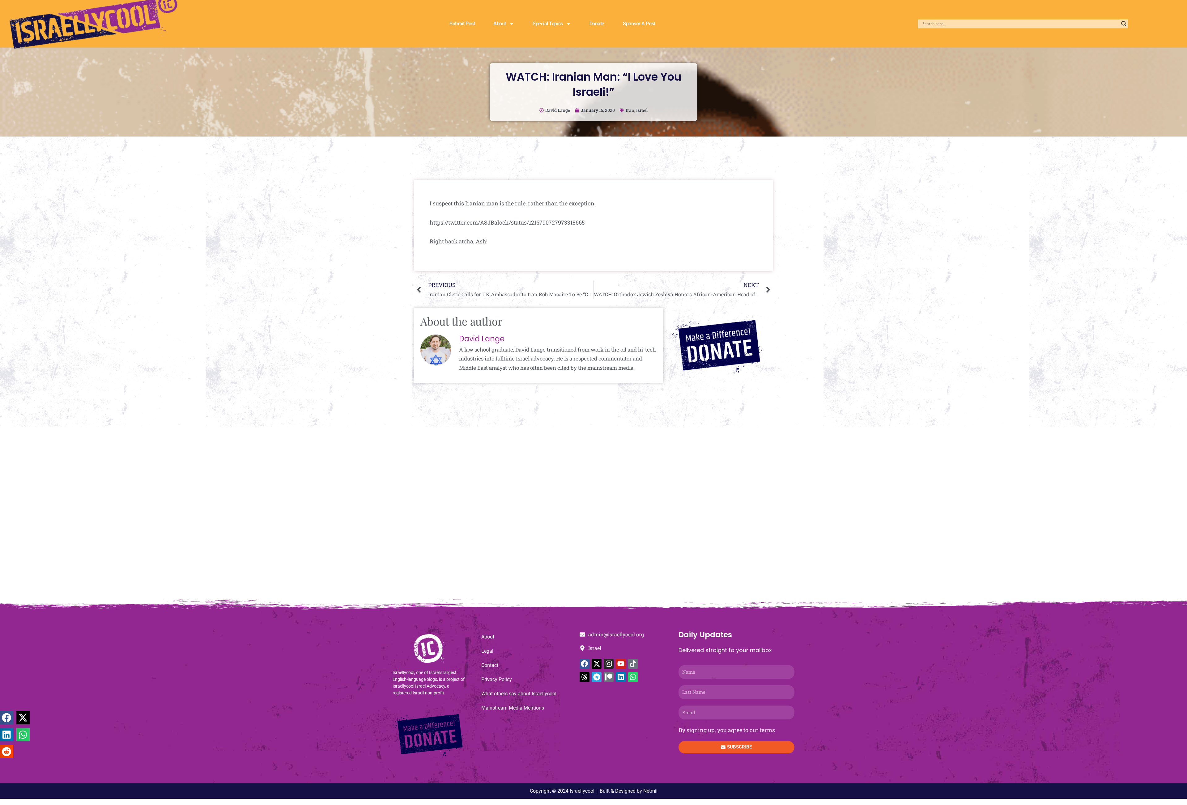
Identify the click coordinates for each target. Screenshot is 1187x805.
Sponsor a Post (639, 24)
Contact (489, 665)
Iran (630, 110)
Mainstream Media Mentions (512, 708)
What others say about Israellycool (518, 694)
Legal (487, 651)
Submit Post (462, 24)
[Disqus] (593, 516)
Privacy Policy (496, 679)
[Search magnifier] (1124, 23)
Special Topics (548, 24)
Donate (596, 24)
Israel (642, 110)
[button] (6, 717)
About (499, 24)
